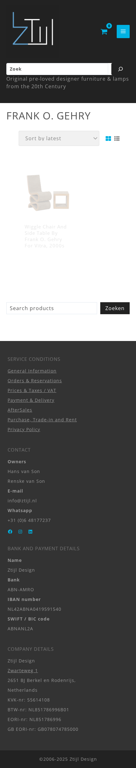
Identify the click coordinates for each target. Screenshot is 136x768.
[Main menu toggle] (123, 31)
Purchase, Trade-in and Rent (42, 420)
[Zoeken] (120, 69)
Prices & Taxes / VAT (32, 390)
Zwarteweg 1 (23, 670)
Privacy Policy (24, 429)
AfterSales (20, 410)
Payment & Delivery (31, 400)
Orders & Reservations (35, 381)
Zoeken (115, 308)
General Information (32, 371)
